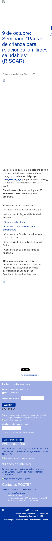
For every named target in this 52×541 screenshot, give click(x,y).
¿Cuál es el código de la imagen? (17, 424)
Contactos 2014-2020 (10, 489)
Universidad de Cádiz (15, 222)
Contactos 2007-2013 (29, 489)
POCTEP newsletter (11, 393)
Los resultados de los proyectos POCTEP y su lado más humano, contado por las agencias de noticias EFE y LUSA (25, 451)
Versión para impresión (30, 375)
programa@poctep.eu (16, 493)
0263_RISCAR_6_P (12, 179)
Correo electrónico (11, 398)
